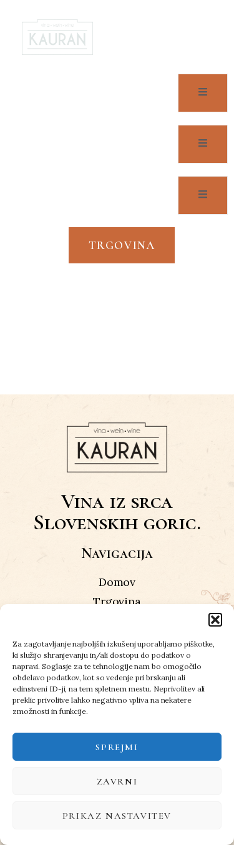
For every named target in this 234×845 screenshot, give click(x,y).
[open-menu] (195, 36)
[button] (215, 619)
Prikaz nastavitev (117, 815)
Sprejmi (116, 747)
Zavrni (117, 781)
